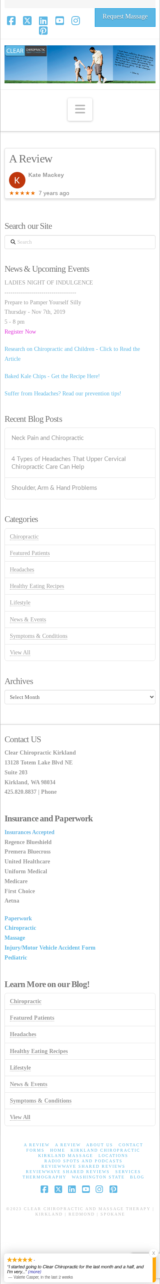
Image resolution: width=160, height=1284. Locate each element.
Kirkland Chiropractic (105, 1150)
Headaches (22, 570)
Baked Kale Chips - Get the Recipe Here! (52, 376)
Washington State (98, 1177)
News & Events (28, 619)
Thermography (44, 1177)
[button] (80, 109)
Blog (137, 1177)
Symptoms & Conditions (38, 636)
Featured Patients (30, 553)
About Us (99, 1145)
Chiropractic (24, 537)
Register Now (20, 332)
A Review (37, 1145)
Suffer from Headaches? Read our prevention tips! (63, 393)
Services (128, 1171)
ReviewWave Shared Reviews (83, 1166)
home (57, 1150)
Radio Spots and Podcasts (83, 1161)
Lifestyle (20, 603)
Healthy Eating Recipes (37, 586)
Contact (131, 1145)
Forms (35, 1150)
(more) (34, 1271)
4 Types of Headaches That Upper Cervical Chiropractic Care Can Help (68, 463)
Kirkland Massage (65, 1155)
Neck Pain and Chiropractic (47, 438)
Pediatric (16, 958)
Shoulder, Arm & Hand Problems (54, 488)
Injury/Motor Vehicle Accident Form (50, 948)
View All (20, 652)
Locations (113, 1155)
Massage (15, 938)
